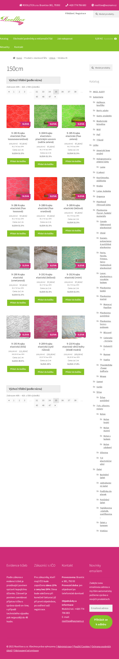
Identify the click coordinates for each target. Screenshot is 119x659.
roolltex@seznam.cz (73, 620)
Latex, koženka (104, 191)
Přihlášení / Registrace (75, 13)
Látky (95, 145)
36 (62, 91)
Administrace (65, 646)
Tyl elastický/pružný (106, 460)
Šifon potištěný (104, 399)
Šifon (99, 392)
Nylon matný (107, 429)
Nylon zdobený (108, 446)
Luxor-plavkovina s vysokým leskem (106, 278)
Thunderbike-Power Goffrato (106, 368)
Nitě (99, 129)
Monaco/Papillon (108, 306)
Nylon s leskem (107, 437)
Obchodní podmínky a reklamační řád (32, 38)
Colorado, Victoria (108, 339)
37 (69, 91)
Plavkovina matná (105, 298)
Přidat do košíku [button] (18, 161)
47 (50, 96)
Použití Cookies (81, 646)
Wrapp (103, 376)
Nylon (103, 414)
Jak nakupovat (65, 38)
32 (37, 91)
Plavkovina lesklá (105, 289)
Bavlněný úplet (104, 476)
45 (37, 96)
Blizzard (107, 332)
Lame (102, 167)
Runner (107, 354)
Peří (98, 134)
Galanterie (98, 97)
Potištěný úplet (104, 501)
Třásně (100, 139)
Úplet (99, 469)
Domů (19, 58)
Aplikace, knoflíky (101, 104)
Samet (100, 381)
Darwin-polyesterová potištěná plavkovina (105, 243)
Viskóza (104, 530)
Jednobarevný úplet (105, 484)
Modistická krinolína (102, 123)
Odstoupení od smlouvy (26, 650)
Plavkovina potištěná (105, 314)
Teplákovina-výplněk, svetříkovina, (106, 512)
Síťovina (104, 452)
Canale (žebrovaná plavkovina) (105, 224)
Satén (99, 386)
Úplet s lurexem (104, 524)
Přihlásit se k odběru (101, 622)
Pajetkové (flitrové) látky (104, 203)
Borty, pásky (102, 110)
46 (43, 96)
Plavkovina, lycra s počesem (105, 324)
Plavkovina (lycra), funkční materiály (104, 213)
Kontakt (18, 46)
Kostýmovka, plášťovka (103, 179)
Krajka (100, 185)
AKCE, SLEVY (99, 91)
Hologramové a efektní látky (104, 160)
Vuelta (107, 359)
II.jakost (101, 172)
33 (43, 91)
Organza (101, 196)
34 (49, 91)
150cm (52, 58)
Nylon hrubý (106, 421)
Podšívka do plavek (106, 493)
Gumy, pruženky (104, 115)
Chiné (102, 232)
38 (75, 91)
